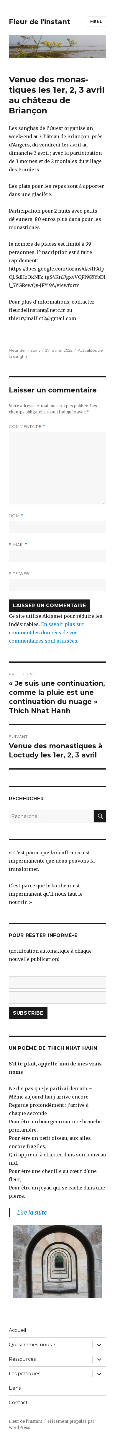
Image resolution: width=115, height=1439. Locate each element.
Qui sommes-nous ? (32, 1344)
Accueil (17, 1330)
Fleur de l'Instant (24, 350)
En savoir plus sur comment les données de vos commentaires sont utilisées (46, 632)
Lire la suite (32, 1212)
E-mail (18, 544)
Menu (96, 21)
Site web (19, 573)
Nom (16, 515)
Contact (18, 1402)
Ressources (22, 1359)
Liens (15, 1388)
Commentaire (27, 426)
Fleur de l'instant (39, 22)
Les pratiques (24, 1373)
